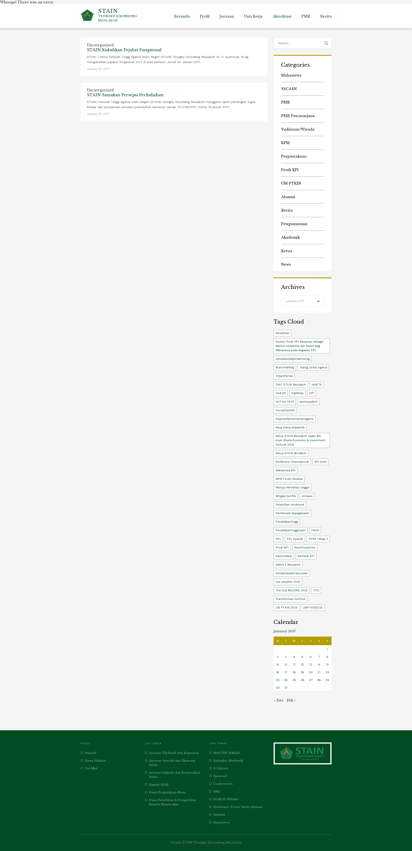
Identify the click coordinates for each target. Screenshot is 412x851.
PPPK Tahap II (318, 539)
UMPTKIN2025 (313, 607)
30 (278, 687)
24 (286, 680)
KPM (285, 143)
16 (277, 672)
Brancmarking (285, 367)
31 (286, 687)
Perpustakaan (294, 156)
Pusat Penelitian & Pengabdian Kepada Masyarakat (172, 802)
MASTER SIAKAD (227, 753)
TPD (316, 590)
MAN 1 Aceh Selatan (289, 478)
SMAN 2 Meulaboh (288, 564)
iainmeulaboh (308, 401)
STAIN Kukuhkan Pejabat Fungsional (124, 50)
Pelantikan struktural (290, 504)
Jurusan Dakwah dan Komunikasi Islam (174, 775)
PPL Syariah (295, 539)
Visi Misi (91, 768)
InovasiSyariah (285, 410)
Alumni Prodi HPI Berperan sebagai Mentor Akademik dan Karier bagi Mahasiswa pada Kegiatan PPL (299, 346)
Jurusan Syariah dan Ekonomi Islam (172, 763)
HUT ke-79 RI (285, 401)
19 (302, 672)
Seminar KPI (306, 556)
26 (302, 680)
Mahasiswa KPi (285, 470)
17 (285, 672)
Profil (205, 16)
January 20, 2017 (98, 69)
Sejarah (90, 753)
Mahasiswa (291, 75)
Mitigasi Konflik (286, 496)
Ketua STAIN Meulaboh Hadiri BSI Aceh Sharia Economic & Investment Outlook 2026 (301, 440)
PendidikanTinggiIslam (291, 530)
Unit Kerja (253, 16)
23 (277, 680)
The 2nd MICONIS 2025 (292, 590)
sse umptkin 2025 (288, 581)
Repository (222, 822)
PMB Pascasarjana (298, 116)
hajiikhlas (297, 393)
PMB (305, 16)
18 (294, 672)
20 (311, 672)
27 (311, 680)
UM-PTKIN (291, 183)
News (286, 264)
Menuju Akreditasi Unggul (293, 487)
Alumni (288, 197)
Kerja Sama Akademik (290, 427)
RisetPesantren (304, 547)
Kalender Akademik (228, 760)
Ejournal (220, 776)
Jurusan (227, 16)
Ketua (286, 251)
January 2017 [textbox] (295, 301)
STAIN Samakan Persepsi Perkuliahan (125, 95)
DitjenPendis (284, 376)
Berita (326, 16)
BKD (217, 791)
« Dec (279, 700)
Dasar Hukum (95, 760)
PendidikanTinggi (287, 521)
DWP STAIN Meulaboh (291, 384)
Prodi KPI (289, 170)
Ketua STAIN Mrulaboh (291, 453)
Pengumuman (294, 224)
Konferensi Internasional (292, 461)
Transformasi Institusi (290, 599)
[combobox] (302, 300)
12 (302, 664)
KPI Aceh (320, 461)
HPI (311, 393)
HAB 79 (317, 384)
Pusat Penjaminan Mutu (167, 792)
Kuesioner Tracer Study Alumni (238, 807)
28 (319, 680)
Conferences (223, 784)
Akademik (290, 237)
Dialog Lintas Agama (313, 367)
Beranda (182, 16)
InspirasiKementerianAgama (295, 418)
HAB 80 (281, 393)
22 (327, 672)
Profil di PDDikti (226, 799)
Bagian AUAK (159, 784)
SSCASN (289, 89)
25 (294, 680)
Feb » (291, 700)
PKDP (315, 530)
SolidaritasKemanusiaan (292, 573)
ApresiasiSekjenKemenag (293, 358)
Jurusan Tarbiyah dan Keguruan (174, 753)
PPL (278, 539)
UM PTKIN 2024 (286, 607)
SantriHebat (284, 556)
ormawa (306, 496)
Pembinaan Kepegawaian (292, 513)
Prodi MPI (282, 547)
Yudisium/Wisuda (298, 129)
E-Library (221, 768)
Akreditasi (282, 16)
